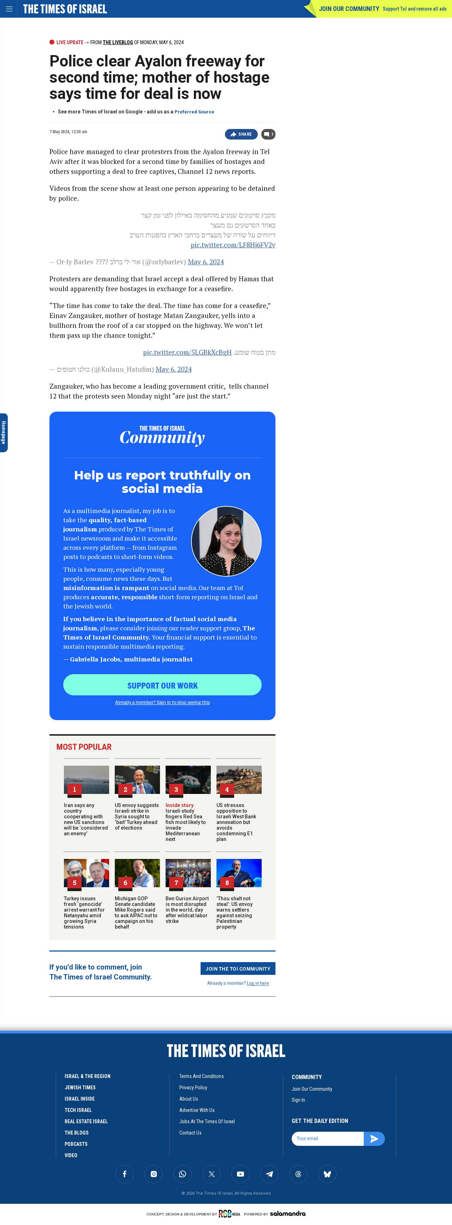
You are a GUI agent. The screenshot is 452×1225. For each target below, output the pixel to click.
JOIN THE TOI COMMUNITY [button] (238, 968)
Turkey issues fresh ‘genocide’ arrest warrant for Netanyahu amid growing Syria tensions (84, 913)
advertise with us (197, 1110)
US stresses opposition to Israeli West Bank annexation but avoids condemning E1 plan (236, 822)
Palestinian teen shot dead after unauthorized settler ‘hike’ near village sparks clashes (51, 1068)
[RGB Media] (231, 1214)
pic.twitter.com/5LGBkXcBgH (187, 352)
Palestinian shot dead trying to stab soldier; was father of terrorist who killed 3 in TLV (51, 1104)
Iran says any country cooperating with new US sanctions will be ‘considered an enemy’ (86, 819)
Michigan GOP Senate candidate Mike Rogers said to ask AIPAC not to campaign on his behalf (136, 913)
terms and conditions (201, 1076)
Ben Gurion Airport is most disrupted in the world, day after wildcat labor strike (187, 910)
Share (245, 134)
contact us (190, 1133)
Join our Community (349, 8)
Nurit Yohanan (30, 1084)
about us (188, 1099)
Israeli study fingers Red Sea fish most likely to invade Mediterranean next (186, 822)
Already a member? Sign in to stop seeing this (162, 702)
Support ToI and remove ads (415, 9)
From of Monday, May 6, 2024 (136, 42)
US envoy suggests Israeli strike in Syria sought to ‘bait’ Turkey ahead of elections (137, 816)
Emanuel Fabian (68, 1084)
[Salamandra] (287, 1213)
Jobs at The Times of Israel (207, 1121)
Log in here (258, 983)
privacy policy (193, 1087)
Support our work (162, 685)
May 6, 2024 (206, 261)
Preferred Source (194, 111)
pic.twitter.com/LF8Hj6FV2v (233, 244)
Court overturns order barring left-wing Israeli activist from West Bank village (49, 1140)
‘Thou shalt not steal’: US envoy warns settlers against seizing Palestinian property (234, 913)
